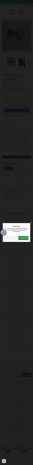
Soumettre (23, 238)
